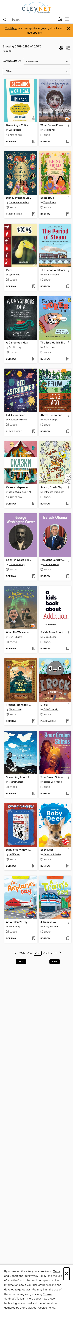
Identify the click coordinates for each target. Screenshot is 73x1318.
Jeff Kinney (14, 854)
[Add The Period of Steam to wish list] (68, 286)
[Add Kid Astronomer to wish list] (33, 431)
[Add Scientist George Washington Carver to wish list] (33, 576)
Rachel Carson (16, 781)
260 (54, 953)
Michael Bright (50, 419)
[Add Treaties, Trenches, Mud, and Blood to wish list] (33, 721)
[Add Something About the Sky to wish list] (33, 793)
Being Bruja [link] (47, 198)
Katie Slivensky (50, 709)
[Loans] (60, 20)
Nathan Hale (15, 709)
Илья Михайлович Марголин (21, 492)
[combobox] (29, 19)
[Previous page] (15, 953)
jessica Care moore (52, 781)
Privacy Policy (37, 1276)
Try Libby (11, 28)
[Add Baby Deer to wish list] (68, 866)
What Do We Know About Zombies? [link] (53, 125)
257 (29, 953)
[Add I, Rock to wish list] (68, 721)
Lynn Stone (14, 274)
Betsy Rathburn (50, 926)
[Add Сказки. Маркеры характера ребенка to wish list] (33, 504)
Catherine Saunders (19, 202)
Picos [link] (9, 270)
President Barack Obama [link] (53, 560)
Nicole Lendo (49, 637)
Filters (9, 71)
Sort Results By (12, 61)
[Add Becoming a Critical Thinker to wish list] (33, 141)
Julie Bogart (15, 129)
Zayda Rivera (49, 202)
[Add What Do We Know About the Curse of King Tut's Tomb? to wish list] (33, 648)
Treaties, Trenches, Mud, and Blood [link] (19, 705)
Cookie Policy (46, 1307)
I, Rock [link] (44, 705)
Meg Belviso (49, 129)
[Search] (5, 19)
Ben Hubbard (15, 637)
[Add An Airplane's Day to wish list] (33, 938)
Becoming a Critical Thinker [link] (19, 125)
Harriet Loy (14, 926)
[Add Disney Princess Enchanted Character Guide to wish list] (33, 214)
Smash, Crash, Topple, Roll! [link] (53, 487)
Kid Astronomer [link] (15, 415)
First (21, 961)
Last (54, 961)
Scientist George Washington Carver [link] (19, 560)
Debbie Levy (15, 347)
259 (46, 953)
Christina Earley (16, 564)
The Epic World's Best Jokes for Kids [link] (53, 342)
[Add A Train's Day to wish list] (68, 938)
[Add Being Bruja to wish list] (68, 214)
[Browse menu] (67, 19)
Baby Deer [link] (46, 850)
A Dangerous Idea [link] (17, 342)
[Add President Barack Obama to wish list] (68, 576)
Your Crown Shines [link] (51, 777)
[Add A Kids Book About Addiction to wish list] (68, 648)
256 (22, 953)
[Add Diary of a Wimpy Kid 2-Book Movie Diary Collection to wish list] (33, 866)
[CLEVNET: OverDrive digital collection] (36, 7)
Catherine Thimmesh (53, 492)
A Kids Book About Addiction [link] (53, 632)
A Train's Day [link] (48, 922)
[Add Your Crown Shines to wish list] (68, 793)
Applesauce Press (18, 419)
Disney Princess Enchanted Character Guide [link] (19, 198)
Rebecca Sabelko (52, 854)
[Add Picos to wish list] (33, 286)
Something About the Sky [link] (19, 777)
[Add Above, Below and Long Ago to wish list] (68, 431)
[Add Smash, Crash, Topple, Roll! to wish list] (68, 504)
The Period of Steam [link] (52, 270)
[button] (61, 49)
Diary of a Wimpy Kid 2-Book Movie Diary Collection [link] (19, 850)
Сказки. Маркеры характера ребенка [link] (19, 487)
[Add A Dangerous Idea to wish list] (33, 359)
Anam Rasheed (51, 274)
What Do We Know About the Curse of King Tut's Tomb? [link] (19, 632)
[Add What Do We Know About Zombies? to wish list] (68, 141)
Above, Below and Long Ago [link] (53, 415)
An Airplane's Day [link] (16, 922)
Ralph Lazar (49, 347)
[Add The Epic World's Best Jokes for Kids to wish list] (68, 359)
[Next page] (60, 953)
